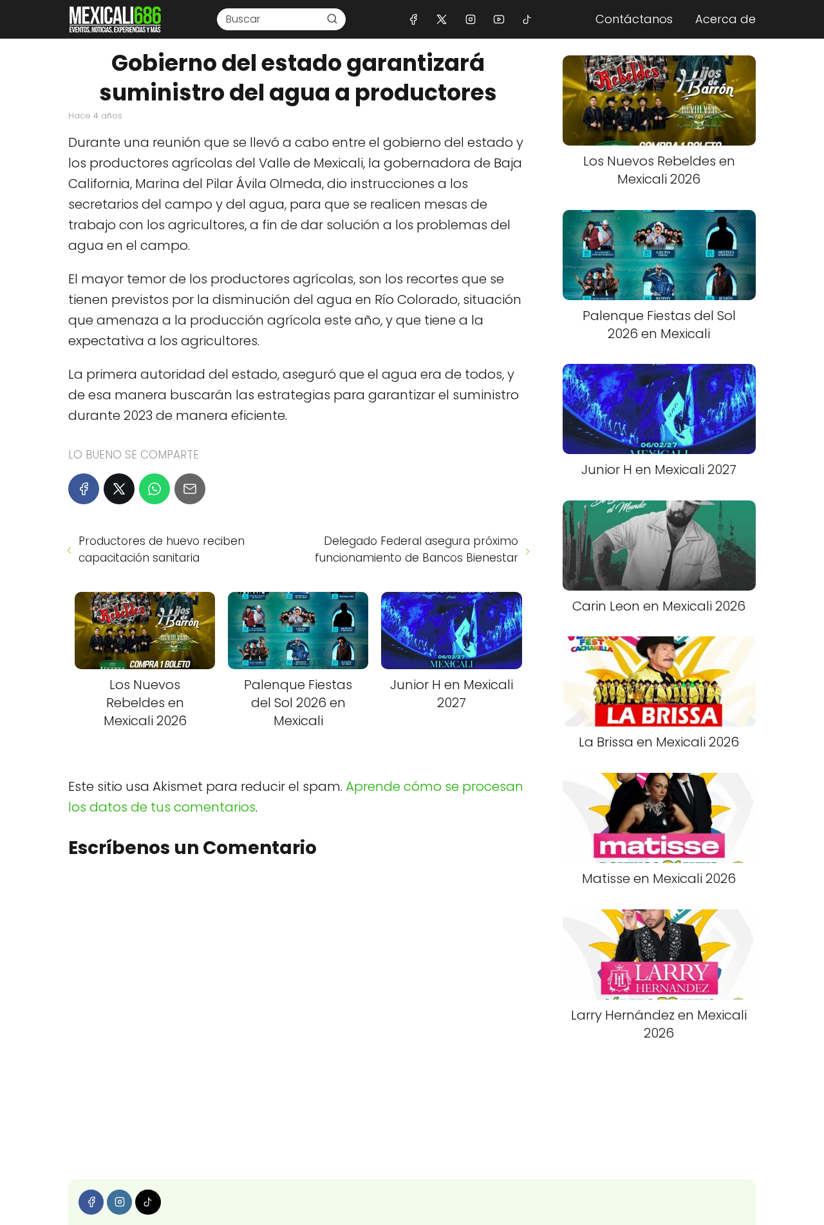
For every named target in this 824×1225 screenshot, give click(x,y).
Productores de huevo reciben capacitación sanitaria (162, 549)
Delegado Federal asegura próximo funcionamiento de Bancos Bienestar (416, 549)
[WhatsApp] (154, 488)
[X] (441, 19)
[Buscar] (332, 18)
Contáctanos (634, 19)
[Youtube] (498, 19)
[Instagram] (470, 19)
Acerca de (725, 19)
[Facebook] (413, 19)
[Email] (189, 488)
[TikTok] (526, 19)
